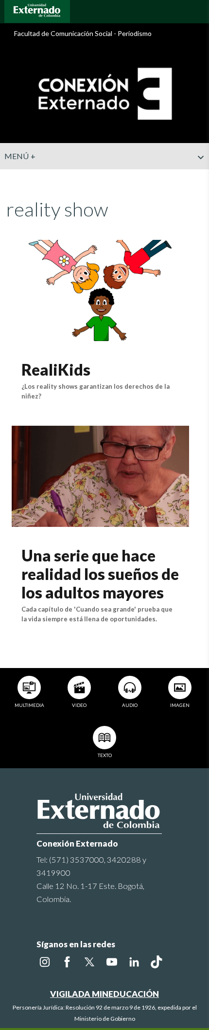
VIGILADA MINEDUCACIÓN (104, 994)
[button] (198, 176)
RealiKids (55, 369)
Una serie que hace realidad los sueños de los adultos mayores (100, 574)
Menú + (20, 156)
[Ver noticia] (100, 289)
